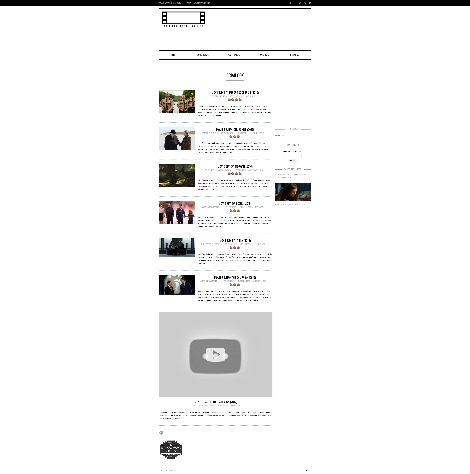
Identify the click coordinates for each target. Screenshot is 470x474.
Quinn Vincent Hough (209, 244)
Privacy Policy (163, 470)
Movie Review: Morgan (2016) (235, 166)
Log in (309, 470)
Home (173, 54)
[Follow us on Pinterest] (309, 3)
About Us (172, 470)
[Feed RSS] (290, 3)
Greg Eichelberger (210, 207)
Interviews (294, 54)
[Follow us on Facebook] (295, 3)
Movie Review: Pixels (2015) (235, 203)
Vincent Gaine (209, 133)
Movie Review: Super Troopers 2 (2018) (235, 92)
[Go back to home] (183, 18)
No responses (243, 133)
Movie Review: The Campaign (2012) (235, 277)
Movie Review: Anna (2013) (235, 240)
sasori (192, 405)
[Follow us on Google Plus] (304, 3)
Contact (187, 3)
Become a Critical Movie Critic (170, 3)
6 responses (245, 207)
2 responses (240, 170)
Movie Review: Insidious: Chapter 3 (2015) (290, 204)
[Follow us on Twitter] (299, 3)
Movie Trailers (234, 54)
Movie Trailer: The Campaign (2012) (215, 402)
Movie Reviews (203, 54)
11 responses (244, 281)
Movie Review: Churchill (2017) (235, 129)
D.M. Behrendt (207, 170)
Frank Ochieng (218, 96)
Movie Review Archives (202, 3)
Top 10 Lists (264, 54)
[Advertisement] (261, 30)
